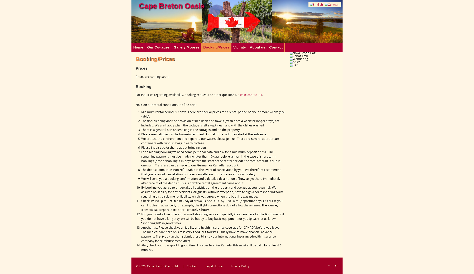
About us (257, 47)
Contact (276, 47)
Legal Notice (214, 266)
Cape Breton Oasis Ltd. (163, 266)
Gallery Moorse (186, 47)
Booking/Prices (216, 47)
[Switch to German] (332, 4)
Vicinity (239, 47)
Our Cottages (158, 47)
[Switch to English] (316, 4)
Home (138, 47)
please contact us (250, 95)
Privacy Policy (240, 266)
